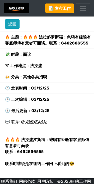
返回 (12, 24)
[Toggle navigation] (83, 8)
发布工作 (60, 8)
